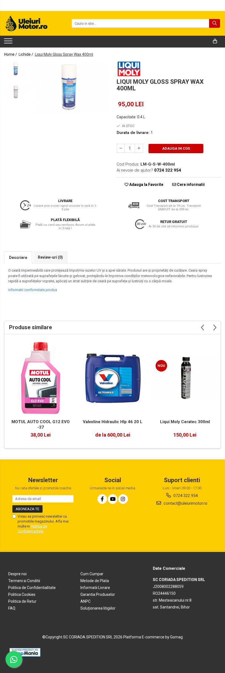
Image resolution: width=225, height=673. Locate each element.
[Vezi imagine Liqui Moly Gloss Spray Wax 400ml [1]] (15, 92)
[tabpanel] (69, 87)
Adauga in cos (176, 148)
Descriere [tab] (18, 257)
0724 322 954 (185, 495)
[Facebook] (102, 499)
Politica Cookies (21, 594)
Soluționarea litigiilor (98, 608)
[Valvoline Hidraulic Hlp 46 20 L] (112, 378)
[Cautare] (214, 23)
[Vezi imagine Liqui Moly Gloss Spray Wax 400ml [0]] (15, 69)
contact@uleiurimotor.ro (184, 503)
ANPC (85, 601)
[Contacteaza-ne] (201, 41)
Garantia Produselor (97, 594)
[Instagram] (123, 499)
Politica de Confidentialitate (32, 587)
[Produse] (9, 42)
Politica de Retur (22, 601)
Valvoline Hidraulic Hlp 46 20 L (112, 421)
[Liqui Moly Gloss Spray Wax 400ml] (69, 87)
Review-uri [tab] (50, 257)
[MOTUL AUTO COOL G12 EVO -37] (40, 378)
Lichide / (26, 54)
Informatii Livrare (95, 587)
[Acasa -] (31, 23)
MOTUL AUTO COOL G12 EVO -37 (41, 424)
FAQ (11, 608)
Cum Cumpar (91, 574)
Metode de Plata (94, 581)
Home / (11, 54)
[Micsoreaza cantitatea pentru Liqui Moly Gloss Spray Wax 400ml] (121, 148)
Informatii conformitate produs (32, 290)
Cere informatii (190, 184)
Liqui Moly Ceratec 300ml (185, 421)
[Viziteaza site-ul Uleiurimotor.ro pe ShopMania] (25, 652)
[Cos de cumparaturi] (215, 41)
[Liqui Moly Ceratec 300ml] (184, 378)
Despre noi (17, 574)
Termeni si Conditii (24, 581)
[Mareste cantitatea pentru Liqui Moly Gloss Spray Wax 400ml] (139, 148)
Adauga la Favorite (145, 184)
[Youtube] (112, 499)
